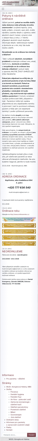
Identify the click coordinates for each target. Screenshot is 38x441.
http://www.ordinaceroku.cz (19, 214)
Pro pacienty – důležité (15, 379)
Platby (8, 427)
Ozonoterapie (16, 415)
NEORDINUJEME (12, 251)
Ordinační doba (12, 420)
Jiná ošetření (16, 417)
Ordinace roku (11, 210)
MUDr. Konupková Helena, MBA (18, 387)
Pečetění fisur (16, 397)
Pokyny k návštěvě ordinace (13, 17)
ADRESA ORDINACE (14, 176)
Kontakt (9, 430)
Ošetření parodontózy (19, 407)
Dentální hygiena (17, 394)
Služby (9, 389)
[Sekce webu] (3, 9)
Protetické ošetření (18, 410)
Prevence (14, 392)
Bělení (13, 412)
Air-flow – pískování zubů (21, 399)
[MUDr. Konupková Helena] (19, 3)
